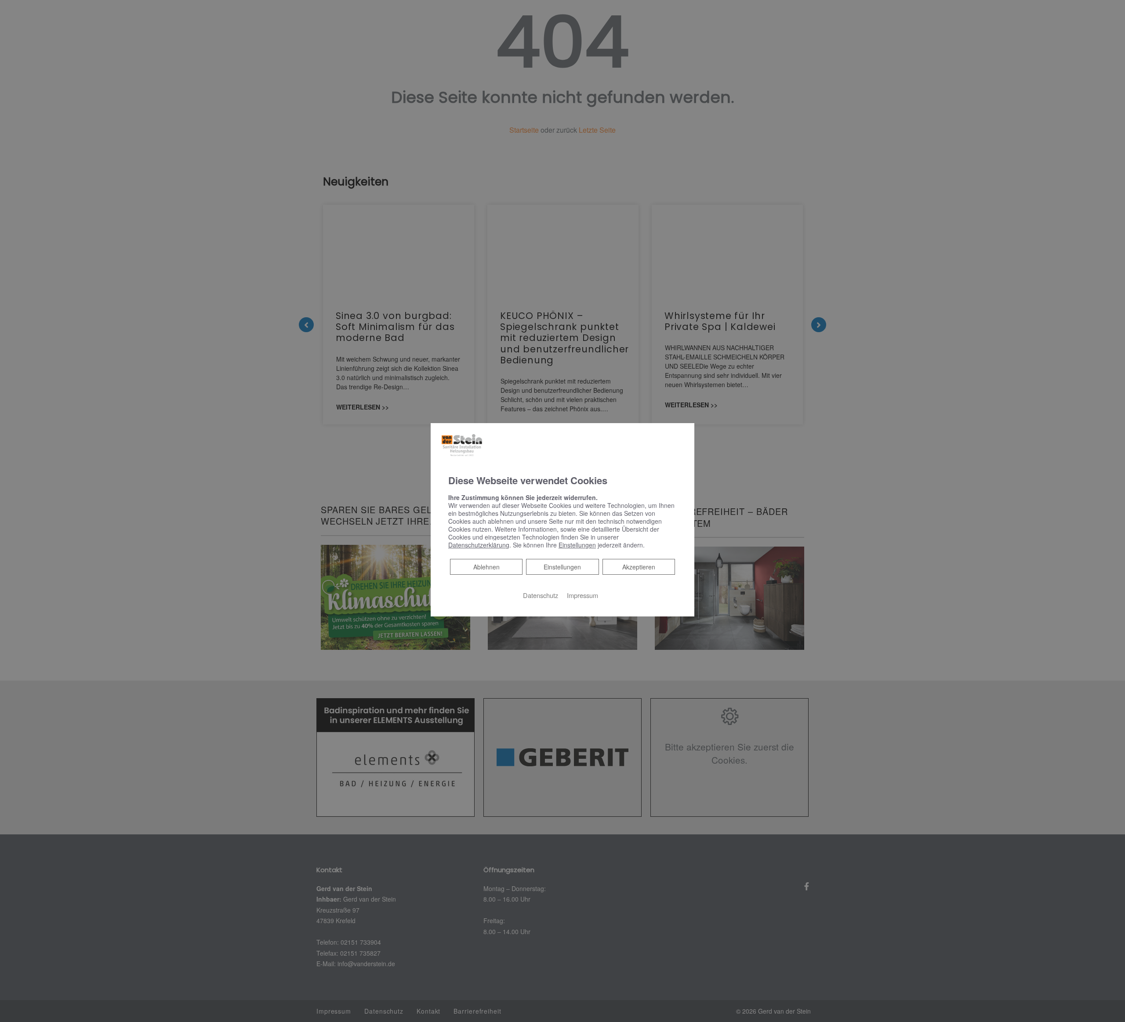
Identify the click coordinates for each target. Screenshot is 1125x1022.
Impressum (582, 595)
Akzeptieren (638, 566)
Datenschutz (540, 595)
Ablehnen (486, 566)
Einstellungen (562, 566)
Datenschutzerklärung (478, 544)
